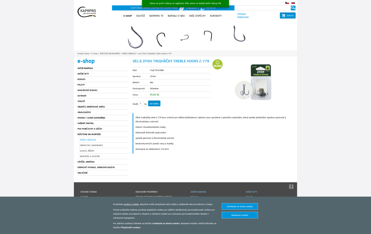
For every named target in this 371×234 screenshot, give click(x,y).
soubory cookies (131, 204)
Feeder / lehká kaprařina (91, 117)
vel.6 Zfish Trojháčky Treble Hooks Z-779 (154, 53)
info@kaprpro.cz (192, 8)
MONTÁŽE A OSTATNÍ (90, 156)
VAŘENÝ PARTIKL (86, 123)
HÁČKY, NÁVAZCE (129, 53)
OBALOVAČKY (84, 112)
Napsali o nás (176, 15)
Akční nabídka (85, 68)
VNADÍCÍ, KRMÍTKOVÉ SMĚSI (91, 106)
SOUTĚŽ (140, 15)
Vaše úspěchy (197, 15)
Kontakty (216, 15)
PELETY (81, 84)
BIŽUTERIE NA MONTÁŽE (110, 53)
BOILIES (81, 79)
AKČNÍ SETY (83, 73)
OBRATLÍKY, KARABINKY (91, 145)
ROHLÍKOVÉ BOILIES (87, 90)
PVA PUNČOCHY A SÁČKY (90, 129)
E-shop (127, 15)
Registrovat (243, 17)
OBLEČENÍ (82, 173)
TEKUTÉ (81, 101)
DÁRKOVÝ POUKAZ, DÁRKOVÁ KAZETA (96, 167)
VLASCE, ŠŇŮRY (87, 151)
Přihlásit (241, 14)
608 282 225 (211, 8)
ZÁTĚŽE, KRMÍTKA (86, 162)
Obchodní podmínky (147, 192)
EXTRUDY (82, 95)
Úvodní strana (83, 53)
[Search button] (293, 8)
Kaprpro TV (156, 15)
